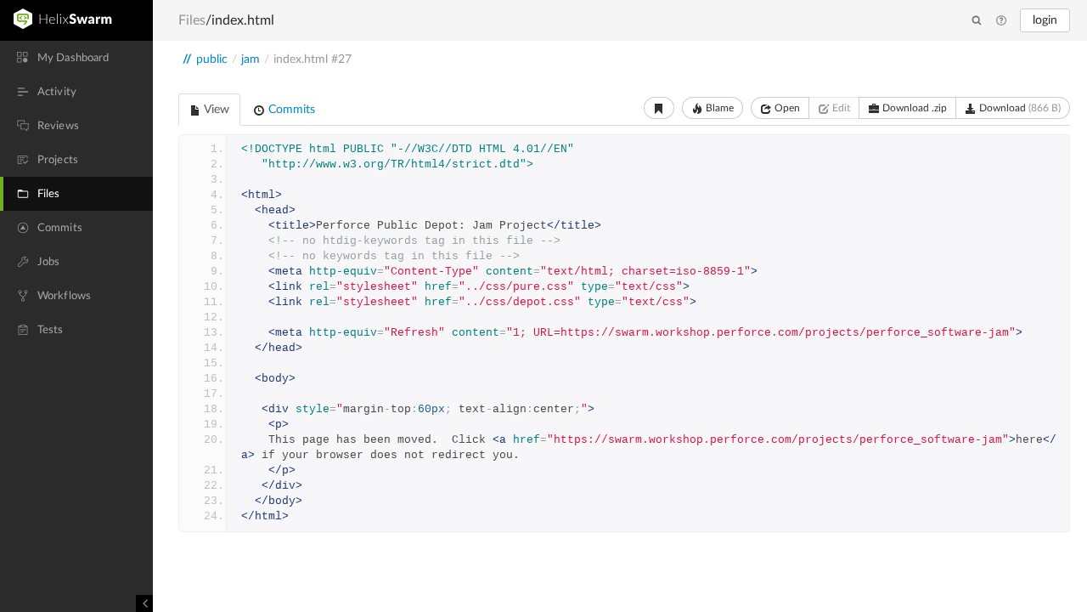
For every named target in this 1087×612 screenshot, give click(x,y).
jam (250, 59)
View (215, 110)
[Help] (1001, 21)
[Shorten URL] (659, 108)
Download (1019, 108)
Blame (718, 108)
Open (786, 108)
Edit (840, 108)
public (212, 59)
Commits (290, 110)
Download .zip (913, 108)
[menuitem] (76, 58)
